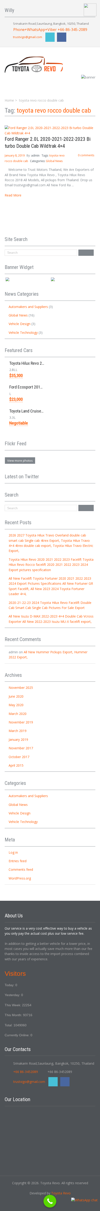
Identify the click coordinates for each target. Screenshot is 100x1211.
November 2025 (21, 687)
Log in (13, 852)
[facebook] (61, 37)
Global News (54, 161)
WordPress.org (20, 878)
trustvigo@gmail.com (27, 37)
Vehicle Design (19, 324)
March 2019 (18, 731)
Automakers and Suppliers (28, 306)
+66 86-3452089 (25, 1071)
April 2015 (16, 765)
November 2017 (21, 748)
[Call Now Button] (49, 1201)
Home (9, 100)
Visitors (15, 973)
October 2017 (19, 757)
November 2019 (21, 722)
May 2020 (16, 705)
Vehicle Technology (23, 332)
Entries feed (18, 861)
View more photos (20, 460)
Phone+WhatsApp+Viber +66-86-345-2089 (50, 29)
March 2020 (18, 713)
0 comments (86, 155)
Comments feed (21, 869)
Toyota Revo (61, 1193)
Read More (13, 195)
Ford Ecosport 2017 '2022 (31, 387)
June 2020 (16, 696)
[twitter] (50, 37)
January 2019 (18, 739)
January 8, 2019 (15, 155)
